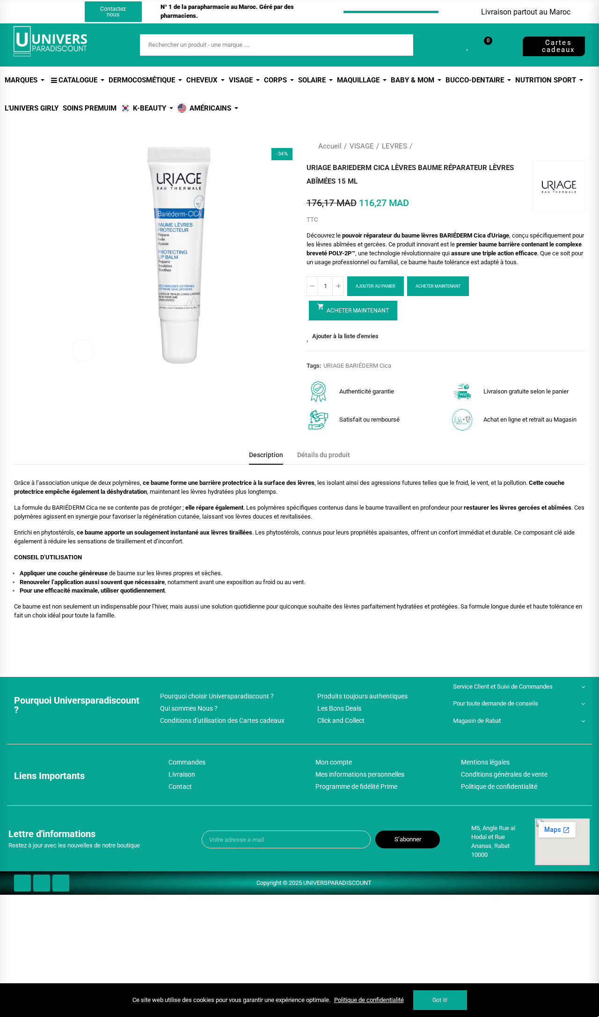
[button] (113, 11)
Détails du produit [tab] (323, 455)
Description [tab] (266, 455)
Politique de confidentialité (369, 999)
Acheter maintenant (438, 286)
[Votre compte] (504, 45)
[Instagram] (47, 11)
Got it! (439, 1000)
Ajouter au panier (375, 286)
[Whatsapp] (64, 11)
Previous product (555, 146)
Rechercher (398, 45)
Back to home (566, 146)
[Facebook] (29, 11)
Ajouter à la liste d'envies (345, 336)
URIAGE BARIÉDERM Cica (357, 365)
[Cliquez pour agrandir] (83, 350)
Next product (578, 146)
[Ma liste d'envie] (468, 45)
